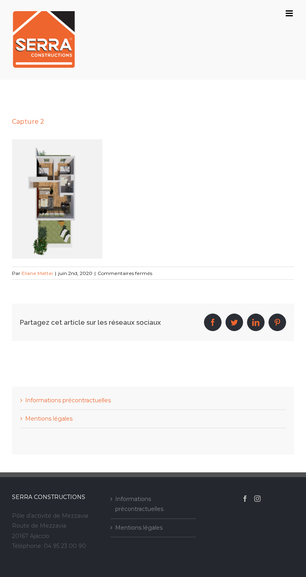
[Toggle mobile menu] (290, 13)
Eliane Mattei (37, 273)
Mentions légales (49, 418)
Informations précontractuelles (68, 400)
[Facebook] (245, 498)
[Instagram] (257, 498)
